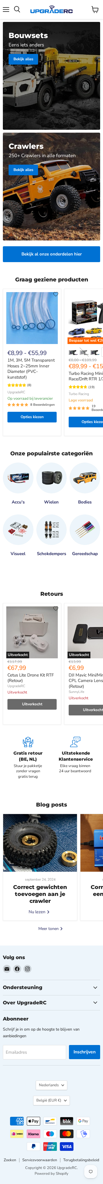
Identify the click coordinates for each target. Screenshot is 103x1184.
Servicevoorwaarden (39, 1160)
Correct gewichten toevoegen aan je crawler (40, 894)
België (48, 1100)
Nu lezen (38, 912)
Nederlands (49, 1085)
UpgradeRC (16, 392)
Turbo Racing (79, 394)
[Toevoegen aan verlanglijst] (56, 294)
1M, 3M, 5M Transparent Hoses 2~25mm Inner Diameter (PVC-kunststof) (31, 368)
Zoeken (10, 1160)
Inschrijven (85, 1052)
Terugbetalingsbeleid (81, 1160)
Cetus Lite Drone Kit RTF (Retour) (30, 678)
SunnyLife (76, 691)
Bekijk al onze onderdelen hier (51, 254)
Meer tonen (49, 928)
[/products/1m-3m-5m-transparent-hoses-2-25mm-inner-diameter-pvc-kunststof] (32, 318)
